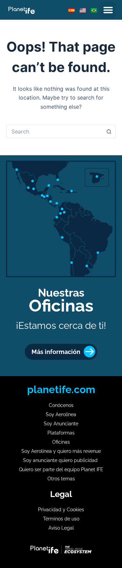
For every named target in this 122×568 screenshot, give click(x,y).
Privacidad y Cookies (61, 509)
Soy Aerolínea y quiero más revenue (61, 451)
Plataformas (61, 433)
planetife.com (61, 389)
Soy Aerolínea (61, 414)
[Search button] (109, 131)
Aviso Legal (61, 528)
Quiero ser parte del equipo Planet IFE (61, 469)
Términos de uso (61, 518)
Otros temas (61, 478)
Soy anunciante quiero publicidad (61, 460)
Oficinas (61, 442)
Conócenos (61, 405)
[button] (108, 10)
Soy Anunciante (61, 423)
